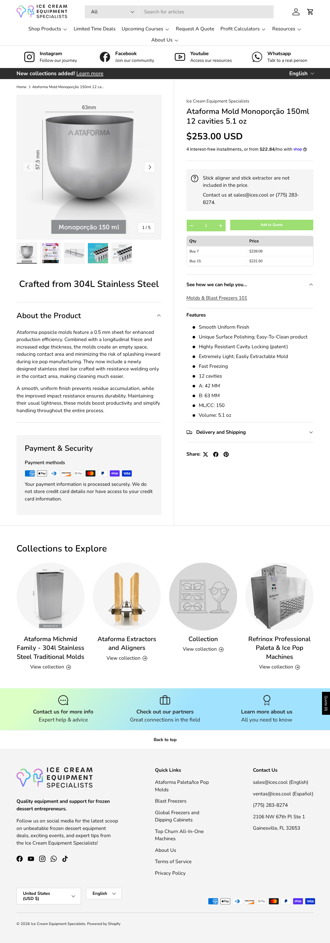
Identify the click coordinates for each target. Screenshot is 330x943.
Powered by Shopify (103, 923)
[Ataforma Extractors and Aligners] (127, 597)
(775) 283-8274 (270, 805)
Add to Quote (271, 225)
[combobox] (179, 11)
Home (21, 87)
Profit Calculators (240, 29)
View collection (200, 649)
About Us (161, 40)
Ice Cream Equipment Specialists (217, 101)
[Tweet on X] (205, 454)
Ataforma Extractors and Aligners (126, 643)
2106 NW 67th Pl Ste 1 (279, 816)
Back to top (165, 740)
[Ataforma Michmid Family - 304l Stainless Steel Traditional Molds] (50, 597)
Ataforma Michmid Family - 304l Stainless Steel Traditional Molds (50, 648)
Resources (283, 29)
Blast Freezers (170, 801)
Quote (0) (326, 703)
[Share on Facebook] (216, 454)
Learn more (89, 73)
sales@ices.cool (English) (280, 782)
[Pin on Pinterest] (226, 454)
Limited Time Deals (95, 29)
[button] (310, 12)
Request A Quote (195, 29)
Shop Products (44, 29)
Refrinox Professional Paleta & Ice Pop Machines (279, 648)
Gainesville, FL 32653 (276, 828)
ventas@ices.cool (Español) (283, 794)
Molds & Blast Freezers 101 (216, 298)
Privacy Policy (170, 873)
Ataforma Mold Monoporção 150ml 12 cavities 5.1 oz (69, 87)
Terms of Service (173, 862)
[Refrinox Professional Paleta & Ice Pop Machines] (279, 597)
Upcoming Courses (142, 29)
